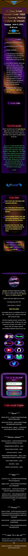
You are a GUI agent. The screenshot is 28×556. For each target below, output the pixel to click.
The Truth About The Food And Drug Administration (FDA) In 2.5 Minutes (15, 209)
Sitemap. (5, 290)
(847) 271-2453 (14, 309)
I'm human (14, 393)
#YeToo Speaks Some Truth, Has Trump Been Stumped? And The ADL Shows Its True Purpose (15, 218)
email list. (15, 249)
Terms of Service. (17, 295)
